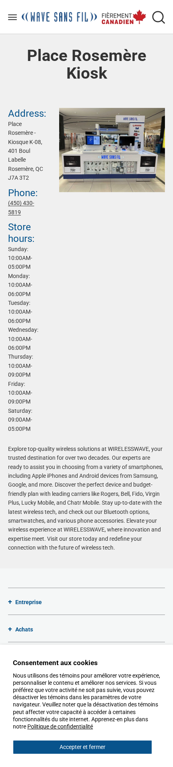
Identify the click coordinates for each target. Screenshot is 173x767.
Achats (24, 629)
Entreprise (28, 602)
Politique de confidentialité (60, 726)
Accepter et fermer (82, 747)
